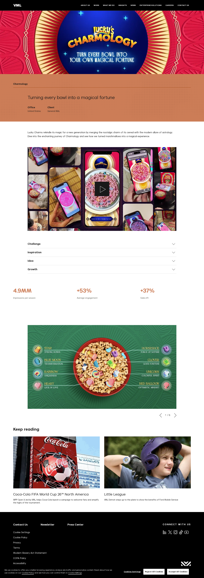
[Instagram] (175, 532)
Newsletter (47, 524)
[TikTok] (181, 532)
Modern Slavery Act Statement (30, 553)
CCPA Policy (19, 558)
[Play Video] (102, 189)
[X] (170, 532)
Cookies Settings (132, 572)
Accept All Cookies (178, 572)
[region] (102, 572)
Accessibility (19, 563)
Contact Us (20, 524)
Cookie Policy (20, 537)
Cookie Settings (21, 532)
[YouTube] (186, 532)
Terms (16, 547)
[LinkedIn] (164, 532)
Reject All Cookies (154, 572)
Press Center (75, 524)
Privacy (17, 542)
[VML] (17, 5)
